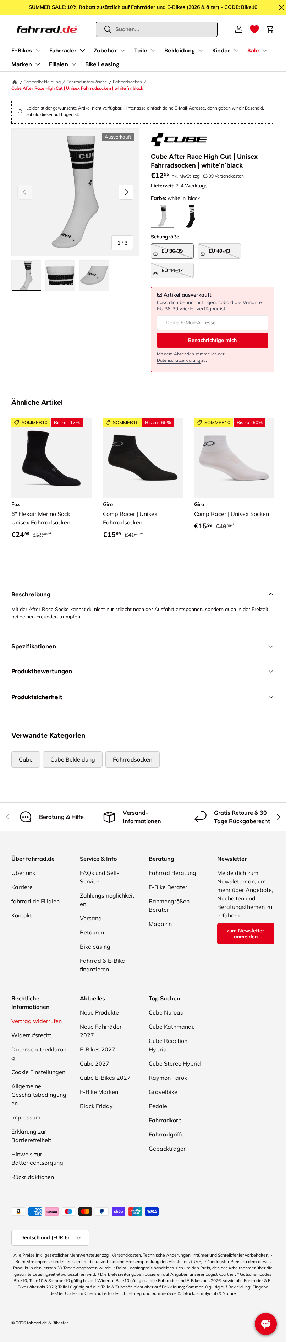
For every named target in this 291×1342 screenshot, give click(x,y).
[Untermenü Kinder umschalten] (236, 50)
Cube (26, 759)
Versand (91, 918)
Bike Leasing (102, 64)
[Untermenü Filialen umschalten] (74, 64)
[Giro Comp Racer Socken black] (143, 458)
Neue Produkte (99, 1012)
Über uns (23, 872)
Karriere (22, 887)
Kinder (221, 50)
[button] (254, 29)
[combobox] (157, 29)
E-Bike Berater (168, 887)
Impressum (25, 1117)
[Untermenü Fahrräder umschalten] (82, 50)
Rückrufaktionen (32, 1176)
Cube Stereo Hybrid (175, 1063)
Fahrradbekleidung (42, 81)
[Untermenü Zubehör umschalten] (123, 50)
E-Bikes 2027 (97, 1049)
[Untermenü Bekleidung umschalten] (201, 50)
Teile (140, 50)
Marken (21, 64)
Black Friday (96, 1106)
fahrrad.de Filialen (35, 901)
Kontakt (21, 915)
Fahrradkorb (165, 1120)
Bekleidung (179, 50)
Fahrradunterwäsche (86, 81)
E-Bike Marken (99, 1091)
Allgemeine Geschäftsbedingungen (38, 1095)
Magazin (160, 923)
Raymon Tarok (168, 1077)
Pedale (158, 1106)
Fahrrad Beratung (172, 872)
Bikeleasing (95, 946)
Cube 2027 (94, 1063)
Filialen (58, 64)
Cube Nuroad (166, 1012)
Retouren (92, 932)
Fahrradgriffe (166, 1134)
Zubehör (105, 50)
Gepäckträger (167, 1148)
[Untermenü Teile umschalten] (153, 50)
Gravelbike (163, 1091)
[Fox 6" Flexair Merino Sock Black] (51, 458)
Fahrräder (63, 50)
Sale (253, 50)
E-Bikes (21, 50)
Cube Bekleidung (72, 759)
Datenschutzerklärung (179, 360)
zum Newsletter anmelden (245, 933)
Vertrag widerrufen (36, 1020)
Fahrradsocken (127, 81)
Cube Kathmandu (172, 1026)
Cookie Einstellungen (38, 1072)
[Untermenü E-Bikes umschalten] (38, 50)
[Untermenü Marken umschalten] (37, 64)
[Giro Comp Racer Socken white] (234, 458)
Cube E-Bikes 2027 (105, 1077)
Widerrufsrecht (31, 1035)
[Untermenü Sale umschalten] (264, 50)
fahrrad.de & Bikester (47, 1322)
